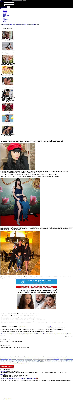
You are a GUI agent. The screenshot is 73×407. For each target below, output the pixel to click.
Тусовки (4, 16)
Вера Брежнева (37, 357)
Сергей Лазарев (10, 362)
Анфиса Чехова (20, 357)
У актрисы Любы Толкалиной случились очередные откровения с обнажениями (8, 64)
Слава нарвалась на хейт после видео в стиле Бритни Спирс (8, 112)
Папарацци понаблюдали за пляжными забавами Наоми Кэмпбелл (7, 123)
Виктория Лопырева (59, 357)
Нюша (27, 361)
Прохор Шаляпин (61, 361)
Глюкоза (64, 357)
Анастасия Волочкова (33, 356)
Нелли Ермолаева (22, 326)
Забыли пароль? (3, 6)
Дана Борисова (70, 357)
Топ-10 (4, 17)
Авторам (2, 378)
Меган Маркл (66, 360)
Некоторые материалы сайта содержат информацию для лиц (25, 378)
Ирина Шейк (56, 359)
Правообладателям (8, 378)
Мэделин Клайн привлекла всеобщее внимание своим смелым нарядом (7, 75)
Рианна (66, 361)
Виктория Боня (43, 357)
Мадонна (38, 360)
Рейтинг (4, 21)
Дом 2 (33, 359)
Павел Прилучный (46, 361)
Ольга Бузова (39, 361)
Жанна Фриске (38, 359)
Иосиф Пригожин (50, 359)
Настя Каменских (8, 361)
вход (1, 1)
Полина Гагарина (54, 361)
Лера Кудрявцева (32, 360)
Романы (4, 14)
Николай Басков (22, 361)
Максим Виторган (44, 360)
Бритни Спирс (27, 357)
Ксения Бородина (11, 360)
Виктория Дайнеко (50, 357)
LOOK (4, 18)
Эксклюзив (5, 10)
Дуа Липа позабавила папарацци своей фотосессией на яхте (7, 135)
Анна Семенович (13, 357)
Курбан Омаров (26, 360)
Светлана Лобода (3, 362)
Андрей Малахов (67, 356)
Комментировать (69, 336)
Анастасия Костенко (43, 356)
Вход (4, 22)
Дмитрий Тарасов (20, 359)
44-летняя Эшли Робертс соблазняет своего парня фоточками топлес (7, 86)
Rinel (51, 326)
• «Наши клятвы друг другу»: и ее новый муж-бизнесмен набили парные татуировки (19, 315)
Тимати (15, 362)
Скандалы (5, 13)
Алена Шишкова (18, 356)
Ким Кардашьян (69, 359)
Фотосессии (5, 11)
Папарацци (5, 12)
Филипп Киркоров (21, 362)
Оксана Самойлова (32, 361)
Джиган (9, 359)
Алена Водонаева (11, 356)
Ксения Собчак (19, 360)
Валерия (31, 357)
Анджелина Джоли (60, 356)
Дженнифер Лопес (4, 359)
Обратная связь (3, 374)
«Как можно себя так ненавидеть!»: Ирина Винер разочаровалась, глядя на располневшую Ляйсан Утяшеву (22, 333)
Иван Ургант (43, 359)
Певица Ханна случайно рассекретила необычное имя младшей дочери (57, 333)
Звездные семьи (6, 15)
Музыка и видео (6, 19)
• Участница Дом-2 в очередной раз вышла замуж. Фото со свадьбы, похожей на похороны (20, 317)
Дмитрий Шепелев (28, 359)
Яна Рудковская (28, 362)
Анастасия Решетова (51, 356)
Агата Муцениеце (4, 356)
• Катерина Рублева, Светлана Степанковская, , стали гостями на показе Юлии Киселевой (20, 313)
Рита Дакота (70, 361)
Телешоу (4, 20)
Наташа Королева (15, 361)
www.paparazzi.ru (3, 371)
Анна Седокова (6, 357)
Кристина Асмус (3, 360)
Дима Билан (13, 359)
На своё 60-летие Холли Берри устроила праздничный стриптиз (8, 40)
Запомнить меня (8, 5)
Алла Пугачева (25, 356)
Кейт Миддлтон (63, 359)
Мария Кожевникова (59, 360)
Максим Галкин (51, 360)
